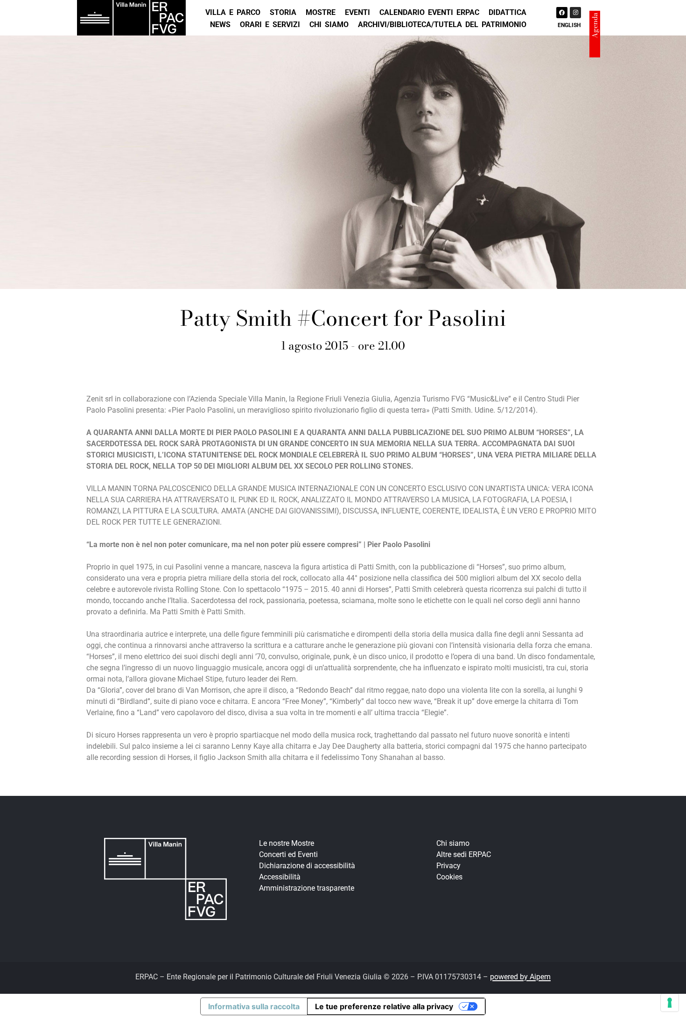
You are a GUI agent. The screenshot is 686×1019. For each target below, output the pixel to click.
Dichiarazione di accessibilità (307, 865)
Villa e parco (232, 12)
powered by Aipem (520, 976)
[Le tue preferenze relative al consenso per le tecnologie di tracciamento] (670, 1003)
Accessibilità (280, 876)
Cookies (449, 876)
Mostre (321, 12)
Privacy (448, 865)
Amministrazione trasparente (306, 888)
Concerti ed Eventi (288, 854)
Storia (283, 12)
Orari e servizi (270, 24)
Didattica (507, 12)
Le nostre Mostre (286, 843)
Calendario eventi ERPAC (429, 12)
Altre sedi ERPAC (463, 854)
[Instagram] (575, 12)
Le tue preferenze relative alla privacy (384, 1006)
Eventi (357, 12)
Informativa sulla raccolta (254, 1006)
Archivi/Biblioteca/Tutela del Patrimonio (442, 24)
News (220, 24)
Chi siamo (329, 24)
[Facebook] (561, 12)
